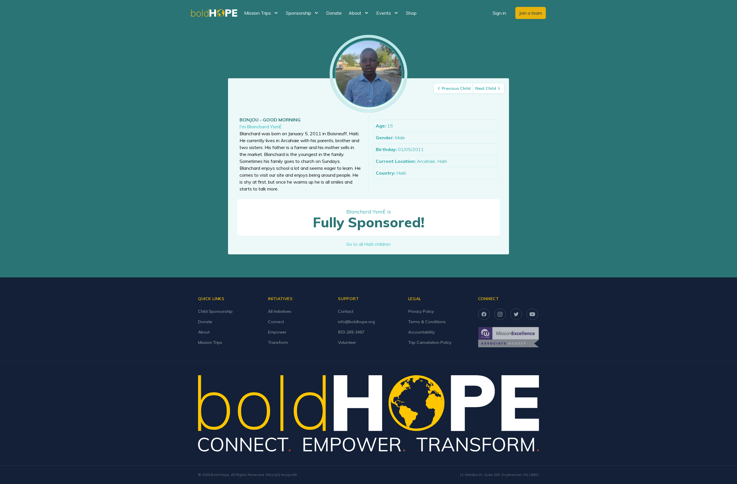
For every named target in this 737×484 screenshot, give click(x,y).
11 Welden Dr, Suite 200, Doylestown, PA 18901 (499, 474)
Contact (345, 311)
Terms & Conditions (427, 321)
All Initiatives (279, 311)
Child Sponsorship (215, 311)
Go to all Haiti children (368, 244)
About (204, 332)
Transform (278, 342)
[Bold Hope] (214, 13)
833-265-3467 (351, 332)
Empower (277, 332)
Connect (276, 321)
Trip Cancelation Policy (429, 342)
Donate (334, 13)
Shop (411, 13)
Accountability (421, 332)
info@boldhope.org (356, 321)
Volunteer (347, 342)
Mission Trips (210, 342)
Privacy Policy (421, 311)
